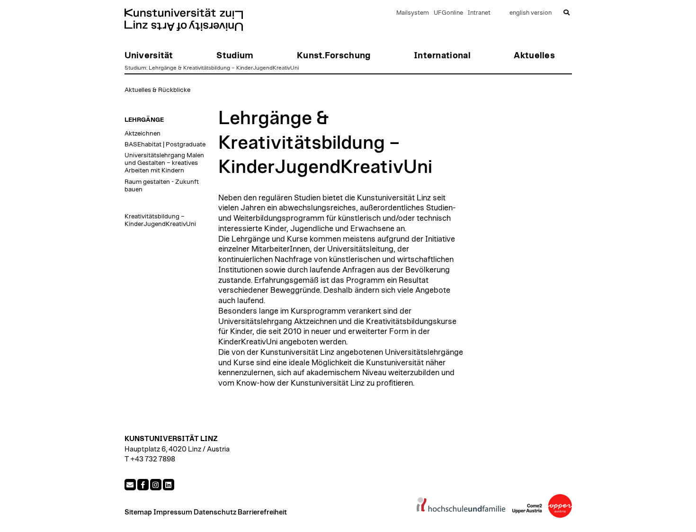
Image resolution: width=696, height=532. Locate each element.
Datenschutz (215, 512)
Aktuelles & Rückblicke (157, 90)
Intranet (479, 13)
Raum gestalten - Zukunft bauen (162, 186)
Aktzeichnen (143, 133)
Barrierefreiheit (262, 512)
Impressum (172, 512)
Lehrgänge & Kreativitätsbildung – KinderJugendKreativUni (224, 68)
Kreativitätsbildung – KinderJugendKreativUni (160, 220)
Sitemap (138, 512)
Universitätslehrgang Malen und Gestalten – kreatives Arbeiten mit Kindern (164, 163)
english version (530, 13)
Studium (135, 68)
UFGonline (448, 13)
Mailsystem (412, 13)
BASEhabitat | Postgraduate (165, 144)
